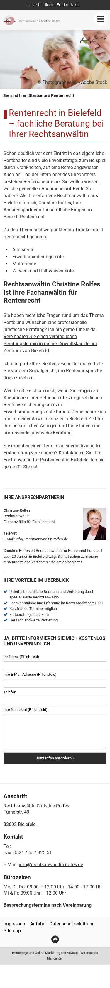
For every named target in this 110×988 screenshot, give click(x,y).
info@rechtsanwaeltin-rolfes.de (42, 539)
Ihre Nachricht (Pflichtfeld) (26, 709)
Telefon (10, 692)
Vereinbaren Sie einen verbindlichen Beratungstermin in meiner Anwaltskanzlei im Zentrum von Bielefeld (50, 343)
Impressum (15, 924)
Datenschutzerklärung (72, 924)
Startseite (37, 95)
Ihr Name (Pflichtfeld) (21, 657)
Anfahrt (38, 924)
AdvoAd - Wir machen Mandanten (72, 955)
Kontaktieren (72, 453)
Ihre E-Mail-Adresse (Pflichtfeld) (30, 674)
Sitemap (12, 930)
